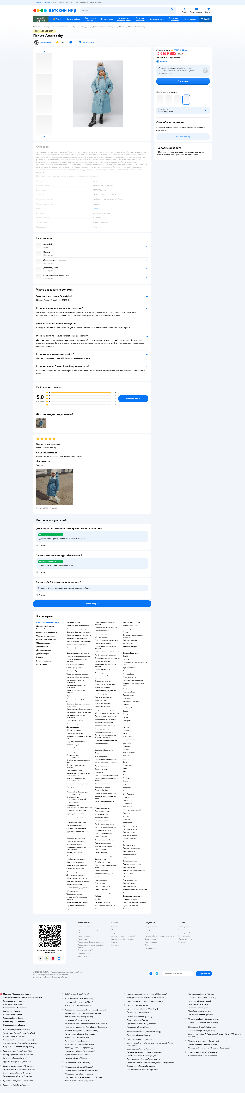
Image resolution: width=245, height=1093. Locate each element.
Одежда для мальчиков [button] (46, 632)
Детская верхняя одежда (103, 27)
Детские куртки (101, 769)
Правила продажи (85, 936)
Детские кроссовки (102, 886)
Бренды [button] (39, 657)
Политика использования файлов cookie (91, 946)
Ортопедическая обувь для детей (105, 866)
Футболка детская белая (104, 840)
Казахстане (56, 977)
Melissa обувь (128, 674)
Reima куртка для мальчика (76, 878)
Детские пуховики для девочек (107, 652)
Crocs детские (100, 883)
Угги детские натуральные (105, 906)
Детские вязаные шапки (132, 893)
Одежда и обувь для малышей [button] (45, 627)
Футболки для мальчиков (76, 828)
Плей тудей (127, 708)
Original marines (129, 740)
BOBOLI (126, 820)
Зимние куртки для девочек (106, 673)
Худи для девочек (101, 700)
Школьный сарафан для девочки (79, 709)
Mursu (125, 689)
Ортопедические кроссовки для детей (134, 636)
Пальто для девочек (102, 661)
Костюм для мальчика (74, 835)
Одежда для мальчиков (75, 869)
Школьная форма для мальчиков (78, 632)
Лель (125, 768)
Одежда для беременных (104, 750)
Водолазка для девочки (104, 723)
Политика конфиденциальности (90, 942)
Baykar (125, 800)
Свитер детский (101, 853)
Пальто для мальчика (74, 853)
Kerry (125, 733)
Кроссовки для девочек (104, 732)
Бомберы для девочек (103, 694)
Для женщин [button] (42, 646)
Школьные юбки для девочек (77, 645)
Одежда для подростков (104, 787)
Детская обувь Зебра (131, 626)
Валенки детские (101, 909)
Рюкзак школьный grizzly (76, 629)
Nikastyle (126, 746)
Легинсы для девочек (103, 634)
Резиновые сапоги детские (105, 893)
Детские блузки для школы (77, 638)
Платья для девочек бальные (77, 902)
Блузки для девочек (102, 703)
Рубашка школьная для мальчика (78, 656)
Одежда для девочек (102, 631)
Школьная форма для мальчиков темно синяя (78, 705)
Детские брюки (101, 849)
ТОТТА (126, 816)
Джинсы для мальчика (74, 875)
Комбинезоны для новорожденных (73, 751)
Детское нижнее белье (132, 848)
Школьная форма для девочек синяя (78, 649)
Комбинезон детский (103, 756)
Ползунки (99, 772)
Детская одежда (80, 27)
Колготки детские (130, 829)
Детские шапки (129, 867)
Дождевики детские (103, 821)
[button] (205, 19)
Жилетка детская (101, 814)
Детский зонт (128, 909)
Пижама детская (129, 839)
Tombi (125, 656)
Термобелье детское (103, 830)
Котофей (126, 698)
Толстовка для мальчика (75, 838)
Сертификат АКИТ (85, 950)
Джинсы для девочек (103, 681)
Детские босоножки (131, 653)
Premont (126, 784)
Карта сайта (82, 956)
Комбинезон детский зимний (106, 763)
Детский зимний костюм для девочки (106, 677)
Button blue (127, 737)
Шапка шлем (128, 874)
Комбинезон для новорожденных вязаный (76, 798)
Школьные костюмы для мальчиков (75, 686)
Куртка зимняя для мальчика (77, 832)
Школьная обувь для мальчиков (78, 677)
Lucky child (127, 804)
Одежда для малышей (74, 733)
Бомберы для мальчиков (75, 859)
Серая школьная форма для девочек (76, 660)
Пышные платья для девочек (106, 628)
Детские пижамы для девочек (106, 640)
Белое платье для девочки (105, 684)
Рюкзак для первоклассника (134, 871)
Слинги (98, 753)
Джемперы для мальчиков (76, 865)
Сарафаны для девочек (75, 665)
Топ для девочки (129, 855)
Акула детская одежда (131, 702)
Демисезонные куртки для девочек (105, 648)
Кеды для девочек (101, 744)
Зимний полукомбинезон (105, 846)
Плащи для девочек (102, 808)
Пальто (122, 27)
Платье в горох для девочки (105, 716)
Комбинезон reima (102, 766)
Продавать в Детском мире (88, 930)
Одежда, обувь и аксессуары (55, 27)
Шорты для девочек (102, 670)
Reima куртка (100, 805)
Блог (147, 945)
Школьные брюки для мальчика (78, 635)
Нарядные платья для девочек (77, 881)
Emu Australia (128, 794)
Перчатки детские (130, 880)
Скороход (127, 659)
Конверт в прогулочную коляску (75, 766)
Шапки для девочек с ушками (134, 902)
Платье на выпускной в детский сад (78, 737)
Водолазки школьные (74, 721)
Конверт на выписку (74, 730)
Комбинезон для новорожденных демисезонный (79, 806)
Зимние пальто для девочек (77, 888)
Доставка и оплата (85, 927)
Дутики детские (129, 668)
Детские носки (129, 832)
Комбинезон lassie (102, 784)
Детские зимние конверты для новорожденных (78, 774)
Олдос (125, 711)
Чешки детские (101, 880)
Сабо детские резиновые (133, 680)
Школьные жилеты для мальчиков (75, 681)
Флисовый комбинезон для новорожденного (77, 793)
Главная (36, 27)
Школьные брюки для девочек (78, 671)
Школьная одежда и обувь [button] (48, 622)
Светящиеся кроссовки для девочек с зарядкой (105, 736)
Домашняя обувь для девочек (106, 740)
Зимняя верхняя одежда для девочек (105, 665)
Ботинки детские (130, 677)
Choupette (127, 721)
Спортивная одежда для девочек (107, 658)
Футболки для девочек (75, 909)
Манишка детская (130, 899)
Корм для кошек (184, 930)
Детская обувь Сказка (131, 622)
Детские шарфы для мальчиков (135, 890)
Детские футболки (102, 790)
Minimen (126, 778)
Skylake (69, 696)
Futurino (126, 749)
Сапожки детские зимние (133, 629)
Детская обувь (100, 859)
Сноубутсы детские (102, 862)
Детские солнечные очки (133, 896)
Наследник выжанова (131, 724)
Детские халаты (129, 842)
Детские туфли (101, 747)
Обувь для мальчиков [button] (46, 639)
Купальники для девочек (132, 826)
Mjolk (125, 775)
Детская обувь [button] (42, 653)
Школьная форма (73, 622)
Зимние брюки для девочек (105, 719)
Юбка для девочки (73, 891)
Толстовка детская (102, 811)
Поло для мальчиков (74, 844)
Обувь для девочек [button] (44, 643)
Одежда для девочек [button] (45, 636)
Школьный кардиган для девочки (75, 692)
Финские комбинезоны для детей (105, 797)
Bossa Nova (127, 765)
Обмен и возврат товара (87, 933)
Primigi (125, 632)
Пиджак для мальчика (103, 843)
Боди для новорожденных (76, 742)
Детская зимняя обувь (131, 671)
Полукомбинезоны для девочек (107, 710)
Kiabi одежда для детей (132, 810)
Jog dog (98, 899)
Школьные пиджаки (74, 724)
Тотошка (126, 756)
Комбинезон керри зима (104, 824)
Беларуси (66, 977)
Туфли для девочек (102, 729)
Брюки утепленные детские (106, 856)
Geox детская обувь (102, 902)
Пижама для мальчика (74, 856)
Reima (125, 714)
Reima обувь (128, 643)
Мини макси (128, 791)
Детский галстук (129, 886)
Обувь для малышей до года (77, 784)
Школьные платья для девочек (78, 653)
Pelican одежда (128, 753)
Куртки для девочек (102, 707)
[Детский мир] (54, 10)
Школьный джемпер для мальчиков (75, 716)
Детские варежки (130, 861)
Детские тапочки (101, 890)
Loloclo (126, 759)
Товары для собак (185, 933)
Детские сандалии (130, 640)
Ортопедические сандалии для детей (135, 663)
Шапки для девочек (130, 877)
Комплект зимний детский (105, 827)
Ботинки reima (128, 650)
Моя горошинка (72, 802)
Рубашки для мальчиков (75, 841)
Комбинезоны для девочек (105, 655)
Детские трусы (129, 851)
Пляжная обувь (129, 692)
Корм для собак (184, 936)
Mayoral (126, 730)
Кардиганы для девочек (75, 906)
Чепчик (126, 858)
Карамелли (127, 788)
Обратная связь (84, 953)
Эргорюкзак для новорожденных (72, 756)
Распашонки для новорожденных (72, 746)
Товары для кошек (185, 927)
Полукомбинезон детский (105, 793)
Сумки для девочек (130, 906)
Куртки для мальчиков (75, 814)
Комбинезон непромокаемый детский (106, 780)
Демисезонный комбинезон (106, 760)
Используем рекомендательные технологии (50, 974)
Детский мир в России (42, 977)
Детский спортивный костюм (106, 776)
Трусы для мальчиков (131, 845)
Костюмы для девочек (103, 697)
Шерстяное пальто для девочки (107, 713)
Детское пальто (101, 837)
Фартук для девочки (74, 668)
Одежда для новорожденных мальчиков (77, 788)
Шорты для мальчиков (75, 862)
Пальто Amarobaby (136, 27)
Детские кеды (128, 695)
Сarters (125, 762)
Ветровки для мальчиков (76, 822)
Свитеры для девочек (103, 643)
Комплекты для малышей (76, 811)
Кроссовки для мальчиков (105, 726)
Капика (126, 727)
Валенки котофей (130, 647)
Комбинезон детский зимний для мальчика (78, 848)
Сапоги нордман (101, 871)
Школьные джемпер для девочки (75, 700)
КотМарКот (127, 823)
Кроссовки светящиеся (104, 874)
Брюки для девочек (102, 687)
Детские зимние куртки (104, 834)
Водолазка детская (102, 818)
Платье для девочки (74, 885)
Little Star (127, 797)
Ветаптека (182, 942)
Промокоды (82, 939)
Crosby (125, 781)
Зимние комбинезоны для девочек (76, 898)
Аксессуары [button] (41, 664)
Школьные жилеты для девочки (78, 712)
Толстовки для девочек (75, 894)
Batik (125, 772)
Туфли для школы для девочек (77, 674)
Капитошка (127, 807)
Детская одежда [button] (43, 650)
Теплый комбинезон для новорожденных (75, 780)
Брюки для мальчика (74, 825)
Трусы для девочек (130, 835)
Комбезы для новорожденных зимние (78, 761)
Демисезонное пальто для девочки (105, 623)
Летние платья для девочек (105, 691)
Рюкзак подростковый (132, 864)
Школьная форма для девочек (78, 626)
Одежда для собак (185, 939)
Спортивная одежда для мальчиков (75, 818)
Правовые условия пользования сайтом (66, 972)
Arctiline (126, 813)
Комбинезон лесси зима (104, 802)
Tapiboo (98, 896)
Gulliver (126, 705)
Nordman (98, 877)
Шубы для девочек (102, 637)
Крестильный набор (74, 770)
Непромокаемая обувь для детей (133, 685)
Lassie (125, 717)
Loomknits (127, 743)
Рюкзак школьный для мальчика (78, 642)
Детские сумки (129, 883)
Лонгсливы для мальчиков (76, 872)
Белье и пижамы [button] (43, 661)
